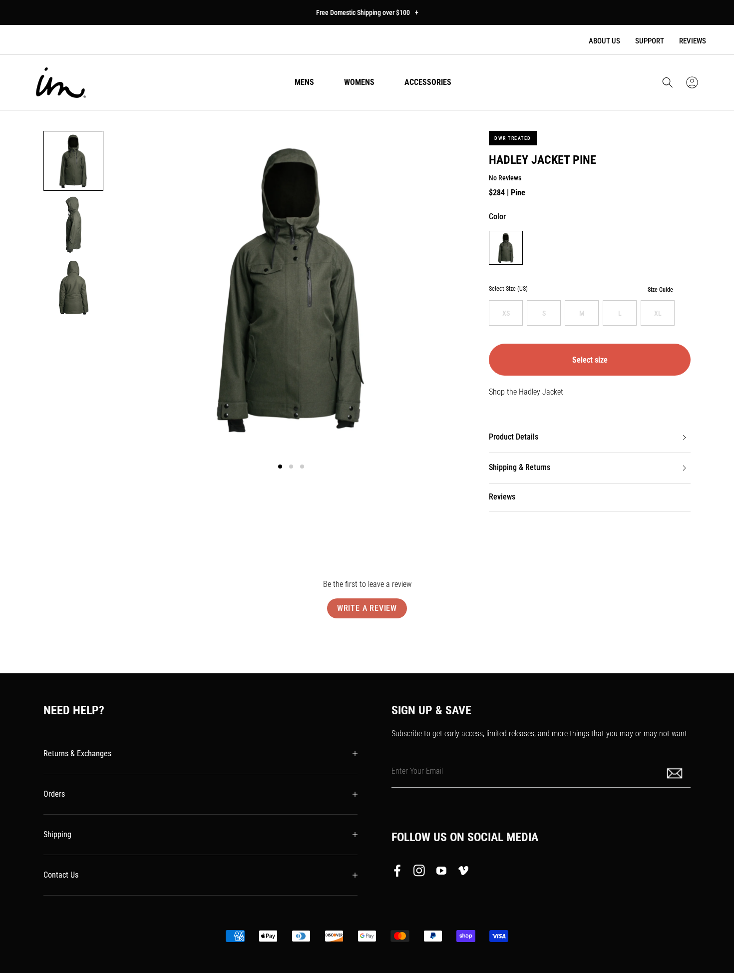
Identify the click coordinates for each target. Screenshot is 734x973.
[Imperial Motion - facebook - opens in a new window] (399, 873)
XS (506, 313)
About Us (604, 40)
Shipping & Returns (519, 467)
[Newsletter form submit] (676, 772)
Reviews (692, 40)
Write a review (367, 608)
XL (658, 313)
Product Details (513, 437)
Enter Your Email (417, 771)
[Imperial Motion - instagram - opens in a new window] (419, 873)
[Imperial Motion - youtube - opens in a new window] (441, 873)
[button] (667, 82)
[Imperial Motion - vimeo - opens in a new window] (463, 873)
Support (649, 40)
